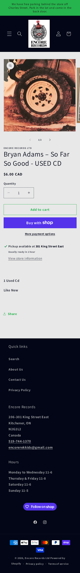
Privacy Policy (20, 390)
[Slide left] (30, 139)
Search (14, 359)
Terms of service (58, 563)
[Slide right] (50, 139)
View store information (25, 258)
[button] (9, 34)
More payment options (40, 234)
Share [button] (12, 314)
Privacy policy (35, 563)
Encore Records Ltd (37, 558)
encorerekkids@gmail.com (31, 447)
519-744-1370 (20, 441)
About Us (16, 369)
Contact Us (17, 379)
